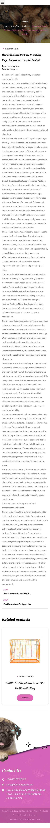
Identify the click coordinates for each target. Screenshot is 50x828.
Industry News (23, 26)
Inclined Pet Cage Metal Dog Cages (17, 533)
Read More (25, 697)
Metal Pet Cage (26, 676)
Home (6, 26)
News (13, 26)
